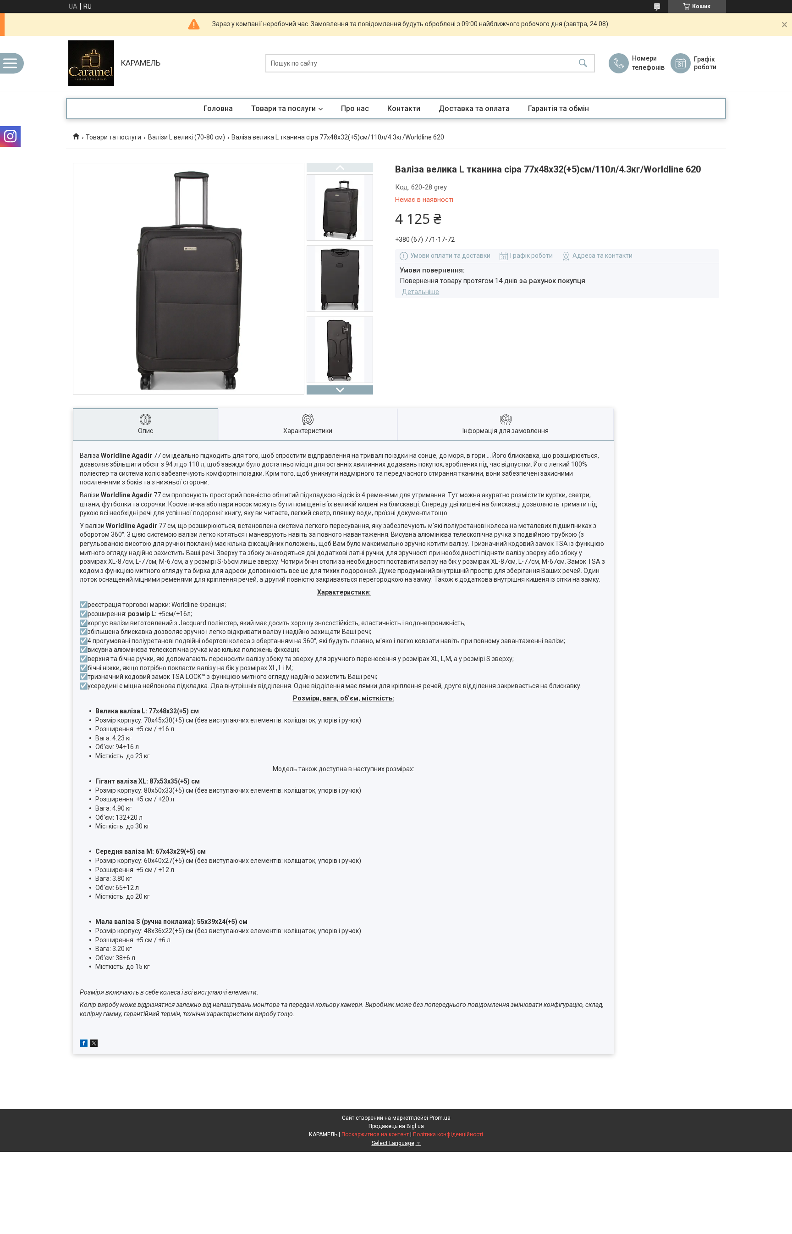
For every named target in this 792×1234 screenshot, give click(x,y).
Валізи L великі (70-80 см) (186, 137)
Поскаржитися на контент (375, 1134)
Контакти (403, 108)
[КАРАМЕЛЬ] (91, 63)
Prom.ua (440, 1118)
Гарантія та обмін (558, 108)
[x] (94, 1044)
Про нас (355, 108)
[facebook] (84, 1044)
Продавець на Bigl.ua (396, 1126)
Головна (218, 108)
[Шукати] (583, 63)
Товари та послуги (283, 108)
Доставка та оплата (474, 108)
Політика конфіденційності (448, 1134)
